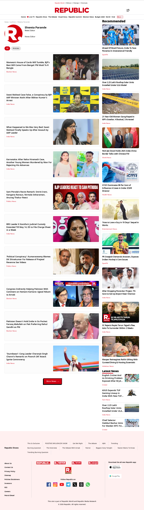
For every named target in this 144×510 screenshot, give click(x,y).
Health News (107, 195)
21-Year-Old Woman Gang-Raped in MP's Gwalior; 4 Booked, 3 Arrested (118, 118)
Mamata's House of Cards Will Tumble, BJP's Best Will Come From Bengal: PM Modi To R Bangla (28, 65)
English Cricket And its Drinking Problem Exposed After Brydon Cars (113, 379)
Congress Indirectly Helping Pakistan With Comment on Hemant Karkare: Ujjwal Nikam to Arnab (28, 292)
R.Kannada (84, 3)
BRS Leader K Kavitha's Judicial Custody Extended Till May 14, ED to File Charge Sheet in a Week (28, 227)
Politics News (11, 201)
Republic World (59, 3)
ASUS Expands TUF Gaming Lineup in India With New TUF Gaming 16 (112, 394)
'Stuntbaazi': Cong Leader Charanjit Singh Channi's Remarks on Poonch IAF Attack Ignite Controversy (27, 356)
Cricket (104, 385)
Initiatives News (108, 366)
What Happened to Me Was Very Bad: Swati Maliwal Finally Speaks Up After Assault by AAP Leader (27, 130)
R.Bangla (76, 3)
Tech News (106, 400)
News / (7, 22)
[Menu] (126, 10)
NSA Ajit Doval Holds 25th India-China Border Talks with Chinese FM (119, 152)
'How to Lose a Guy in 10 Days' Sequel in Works (120, 224)
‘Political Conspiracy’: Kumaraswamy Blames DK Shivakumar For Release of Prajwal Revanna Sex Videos (28, 259)
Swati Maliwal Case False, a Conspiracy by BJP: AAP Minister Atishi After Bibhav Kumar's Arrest (29, 97)
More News (51, 381)
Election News (11, 72)
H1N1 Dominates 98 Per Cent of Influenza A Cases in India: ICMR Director (117, 188)
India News (10, 104)
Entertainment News (109, 229)
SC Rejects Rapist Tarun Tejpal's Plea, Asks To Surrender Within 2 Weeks (118, 327)
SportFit (105, 55)
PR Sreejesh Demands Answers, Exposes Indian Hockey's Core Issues (120, 258)
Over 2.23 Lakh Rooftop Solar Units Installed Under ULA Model (118, 84)
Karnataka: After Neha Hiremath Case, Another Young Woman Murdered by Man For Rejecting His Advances (29, 162)
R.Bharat (68, 3)
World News (106, 157)
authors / (13, 22)
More (119, 17)
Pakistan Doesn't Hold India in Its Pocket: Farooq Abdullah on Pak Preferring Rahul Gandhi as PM (26, 324)
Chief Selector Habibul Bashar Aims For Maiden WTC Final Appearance (113, 424)
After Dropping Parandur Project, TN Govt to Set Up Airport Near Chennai (118, 292)
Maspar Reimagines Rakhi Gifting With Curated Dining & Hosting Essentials (120, 361)
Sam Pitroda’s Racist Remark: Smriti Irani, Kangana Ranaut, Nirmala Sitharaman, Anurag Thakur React (27, 194)
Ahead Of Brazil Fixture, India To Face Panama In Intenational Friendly (119, 49)
